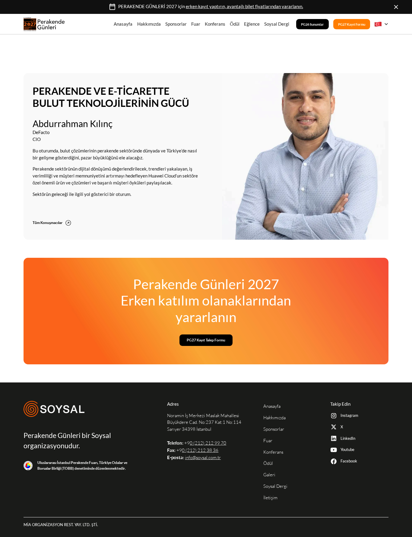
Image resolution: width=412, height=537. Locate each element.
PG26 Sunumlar (312, 24)
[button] (381, 24)
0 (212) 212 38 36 (200, 450)
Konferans (215, 24)
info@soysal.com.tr (203, 457)
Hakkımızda (149, 24)
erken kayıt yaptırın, (244, 6)
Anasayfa (123, 24)
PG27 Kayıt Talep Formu (206, 340)
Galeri (269, 474)
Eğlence (252, 24)
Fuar (195, 24)
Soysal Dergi (276, 24)
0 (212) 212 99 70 (208, 443)
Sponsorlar (176, 24)
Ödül (234, 24)
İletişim (270, 497)
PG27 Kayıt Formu (351, 24)
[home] (44, 24)
